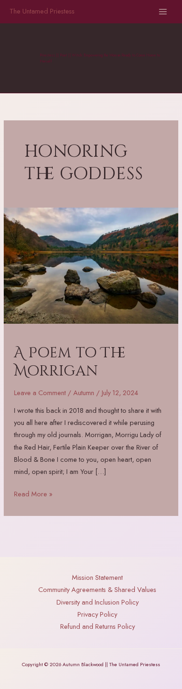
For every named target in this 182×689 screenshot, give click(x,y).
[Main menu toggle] (163, 11)
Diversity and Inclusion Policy (97, 602)
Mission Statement (97, 577)
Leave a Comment (40, 392)
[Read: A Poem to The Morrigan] (91, 265)
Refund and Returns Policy (97, 626)
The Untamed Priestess (42, 11)
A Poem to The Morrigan (70, 362)
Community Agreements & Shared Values (97, 589)
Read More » (33, 494)
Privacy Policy (97, 614)
